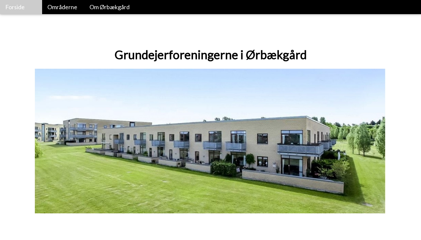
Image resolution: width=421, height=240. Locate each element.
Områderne (62, 7)
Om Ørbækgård (109, 7)
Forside (15, 7)
